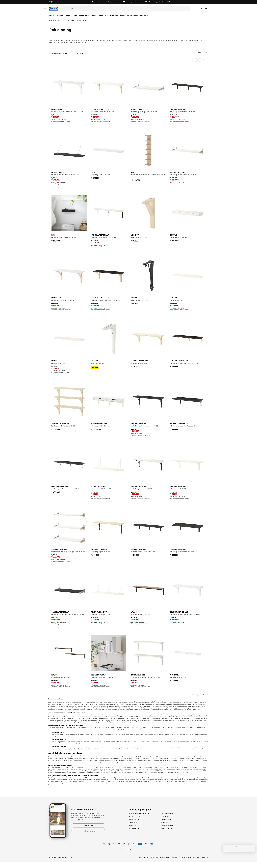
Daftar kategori (133, 828)
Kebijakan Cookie (202, 857)
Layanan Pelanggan (167, 813)
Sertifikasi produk (166, 828)
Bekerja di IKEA (133, 822)
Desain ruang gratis (155, 2)
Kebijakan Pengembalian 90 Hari (138, 813)
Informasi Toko (143, 2)
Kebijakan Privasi (144, 857)
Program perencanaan (114, 2)
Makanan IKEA (96, 2)
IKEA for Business (111, 16)
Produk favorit (97, 16)
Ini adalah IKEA (166, 819)
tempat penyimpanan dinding (143, 727)
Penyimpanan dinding (70, 20)
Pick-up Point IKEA (134, 819)
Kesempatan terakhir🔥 (81, 16)
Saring (79, 53)
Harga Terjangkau (167, 825)
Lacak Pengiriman (130, 2)
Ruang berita (165, 822)
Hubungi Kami (165, 816)
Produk (59, 20)
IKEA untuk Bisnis (134, 816)
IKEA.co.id (88, 778)
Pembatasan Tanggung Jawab (160, 857)
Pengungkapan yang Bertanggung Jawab (183, 857)
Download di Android (88, 831)
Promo (67, 16)
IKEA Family (144, 16)
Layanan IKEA (166, 2)
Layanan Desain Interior (129, 16)
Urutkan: (59, 53)
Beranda (51, 20)
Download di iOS (88, 825)
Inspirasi (104, 2)
